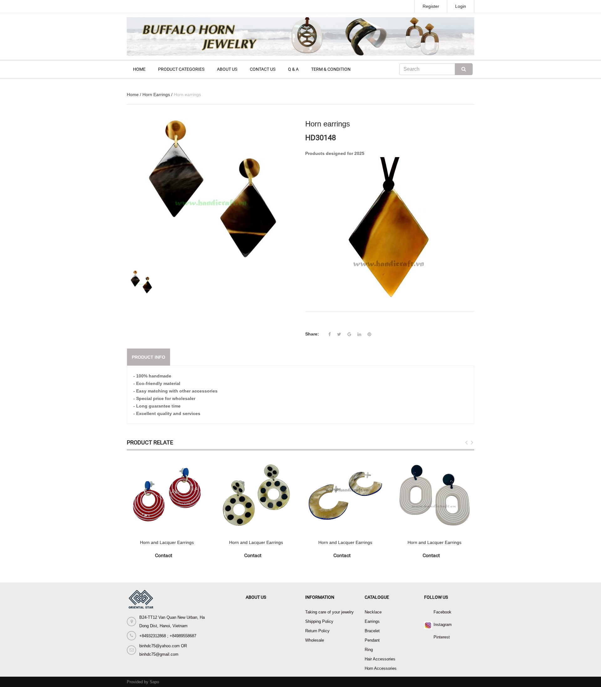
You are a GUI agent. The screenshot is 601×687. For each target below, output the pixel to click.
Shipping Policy (319, 621)
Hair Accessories (380, 659)
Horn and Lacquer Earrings (167, 542)
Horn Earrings (156, 94)
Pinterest (442, 637)
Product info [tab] (148, 357)
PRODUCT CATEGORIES (181, 69)
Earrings (372, 621)
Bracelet (372, 630)
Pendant (372, 640)
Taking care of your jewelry (329, 612)
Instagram (443, 624)
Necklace (373, 612)
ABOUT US (227, 69)
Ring (369, 649)
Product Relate (150, 442)
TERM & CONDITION (331, 69)
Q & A (293, 69)
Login (460, 6)
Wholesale (314, 640)
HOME (139, 69)
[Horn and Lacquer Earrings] (166, 495)
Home (133, 94)
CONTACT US (262, 69)
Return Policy (317, 630)
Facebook (442, 612)
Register (431, 6)
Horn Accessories (381, 668)
